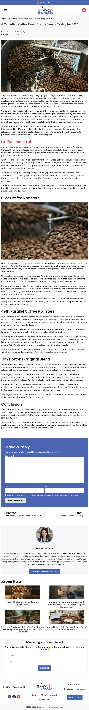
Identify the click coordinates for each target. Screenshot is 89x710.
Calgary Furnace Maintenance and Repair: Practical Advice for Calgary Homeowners (66, 604)
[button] (5, 10)
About (43, 695)
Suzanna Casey (44, 548)
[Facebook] (9, 696)
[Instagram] (14, 696)
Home (3, 19)
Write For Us (44, 699)
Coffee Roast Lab (16, 141)
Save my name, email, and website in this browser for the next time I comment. (42, 495)
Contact (53, 695)
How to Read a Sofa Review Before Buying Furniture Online (66, 628)
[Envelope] (18, 696)
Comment (10, 456)
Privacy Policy (57, 707)
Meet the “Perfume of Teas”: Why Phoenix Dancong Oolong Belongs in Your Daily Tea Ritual (22, 629)
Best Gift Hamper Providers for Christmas (22, 603)
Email (48, 487)
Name (8, 487)
